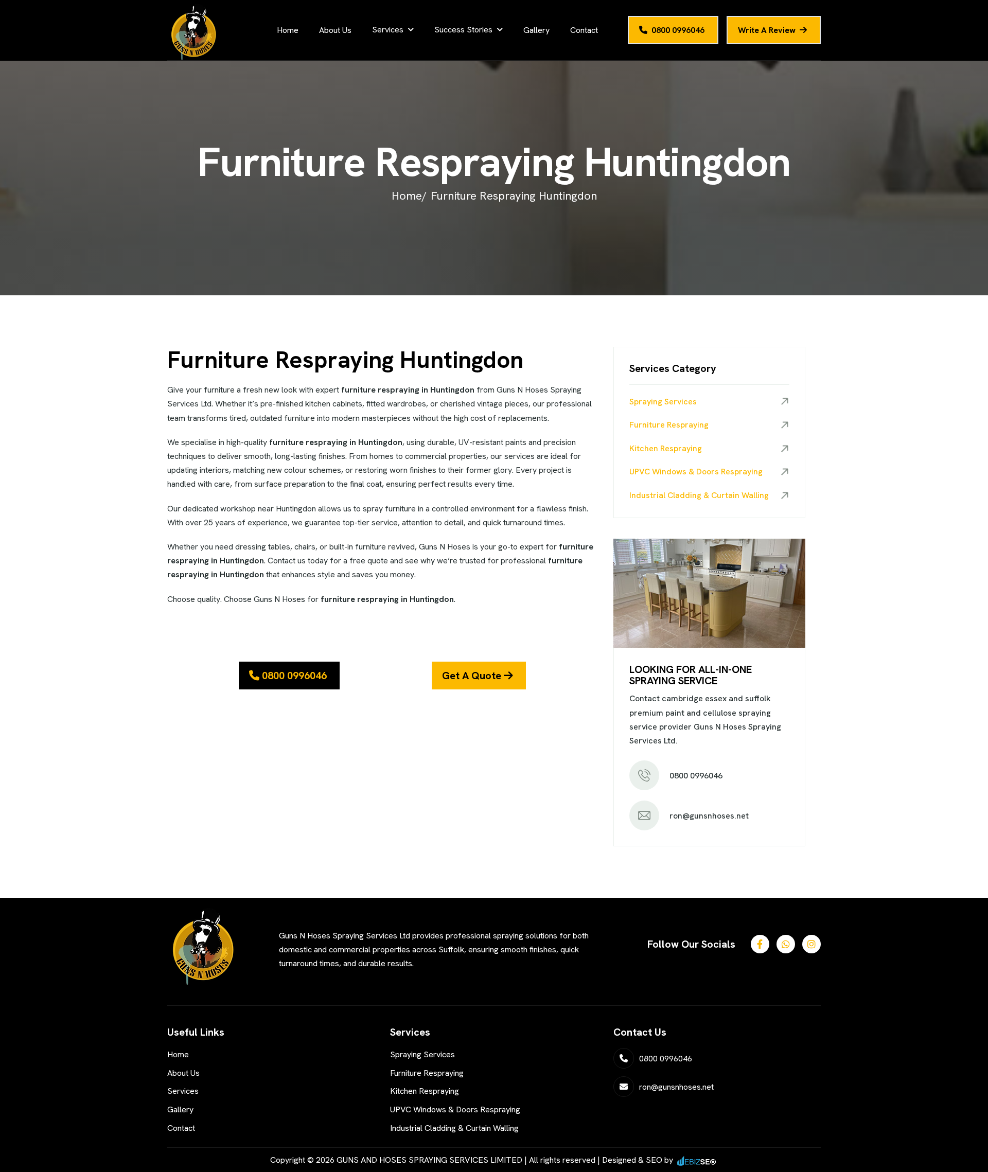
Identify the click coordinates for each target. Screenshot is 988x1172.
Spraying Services (663, 401)
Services (387, 29)
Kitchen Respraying (665, 448)
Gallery (536, 30)
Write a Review (767, 30)
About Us (335, 30)
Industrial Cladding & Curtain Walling (699, 495)
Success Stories (463, 29)
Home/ (409, 195)
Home (287, 30)
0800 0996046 (677, 30)
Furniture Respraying (669, 424)
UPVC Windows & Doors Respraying (696, 471)
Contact (584, 30)
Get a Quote (473, 675)
